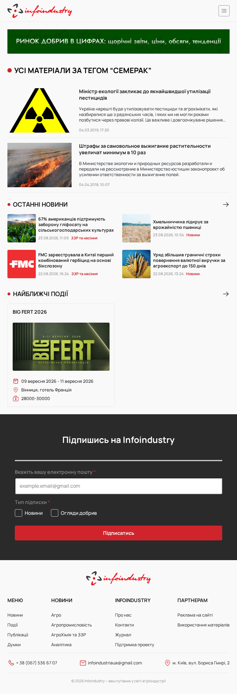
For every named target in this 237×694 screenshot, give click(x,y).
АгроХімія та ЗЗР (68, 635)
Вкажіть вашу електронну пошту (54, 472)
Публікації (17, 635)
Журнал (123, 635)
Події (12, 625)
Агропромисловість (71, 625)
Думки (14, 644)
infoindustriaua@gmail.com (115, 663)
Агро (56, 615)
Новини (15, 615)
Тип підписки (31, 502)
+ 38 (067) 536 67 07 (36, 663)
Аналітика (61, 644)
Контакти (124, 625)
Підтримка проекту (134, 644)
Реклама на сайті (195, 615)
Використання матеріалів (203, 625)
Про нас (123, 615)
